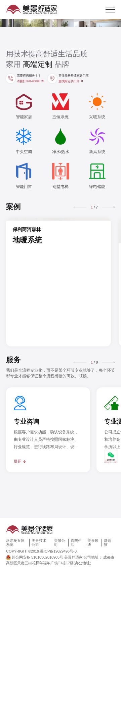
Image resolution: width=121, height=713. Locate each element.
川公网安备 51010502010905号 (37, 557)
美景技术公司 (39, 542)
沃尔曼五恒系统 (15, 542)
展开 (17, 461)
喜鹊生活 (76, 542)
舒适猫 (107, 542)
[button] (108, 207)
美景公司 (59, 542)
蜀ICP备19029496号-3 (58, 551)
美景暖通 (92, 542)
